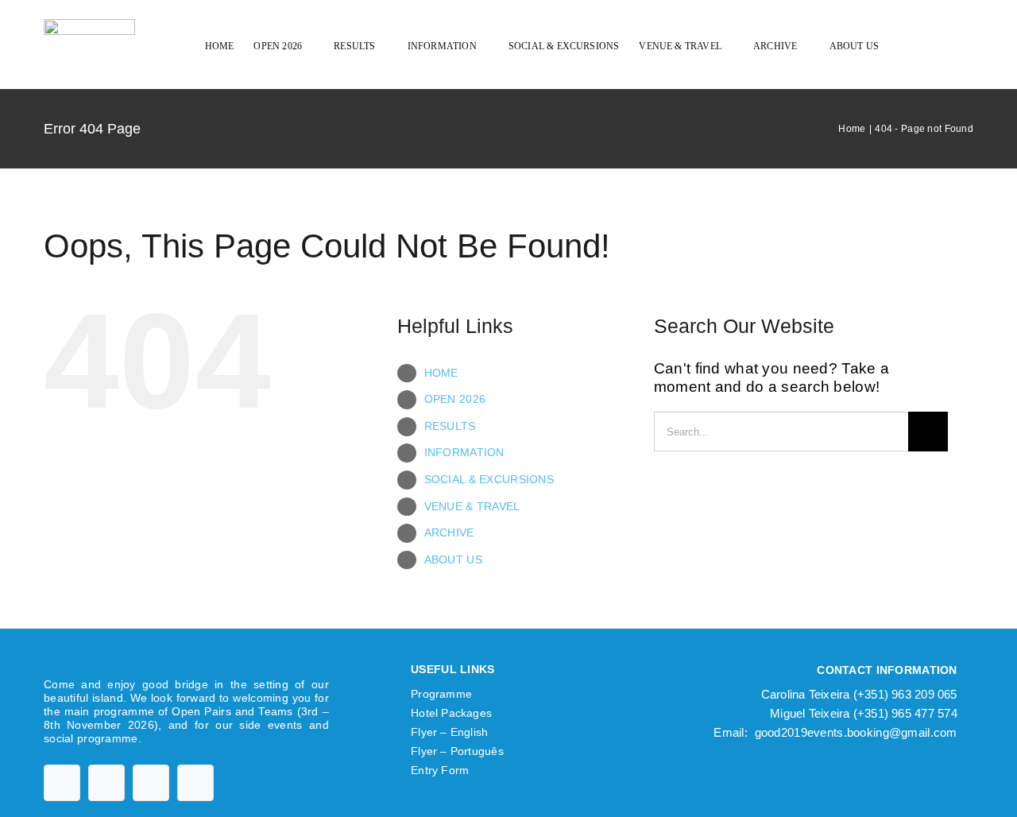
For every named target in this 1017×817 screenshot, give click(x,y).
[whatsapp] (195, 783)
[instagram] (151, 783)
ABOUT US (453, 559)
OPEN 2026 (455, 399)
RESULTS (450, 426)
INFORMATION (464, 452)
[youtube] (106, 783)
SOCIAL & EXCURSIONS (489, 479)
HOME (441, 372)
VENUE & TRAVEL (472, 506)
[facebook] (62, 783)
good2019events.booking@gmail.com (856, 732)
